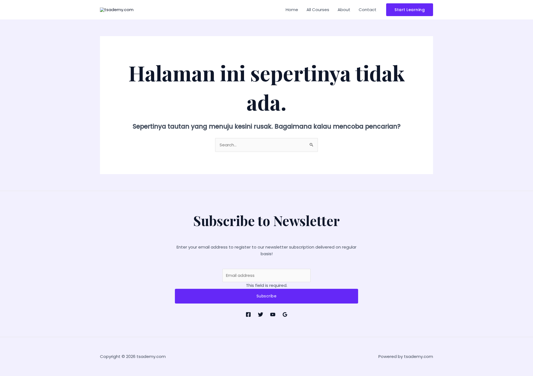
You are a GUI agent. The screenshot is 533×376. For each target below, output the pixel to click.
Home (292, 9)
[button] (409, 9)
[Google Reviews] (285, 314)
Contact (367, 9)
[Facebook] (248, 314)
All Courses (317, 9)
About (344, 9)
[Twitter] (260, 314)
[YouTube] (272, 314)
